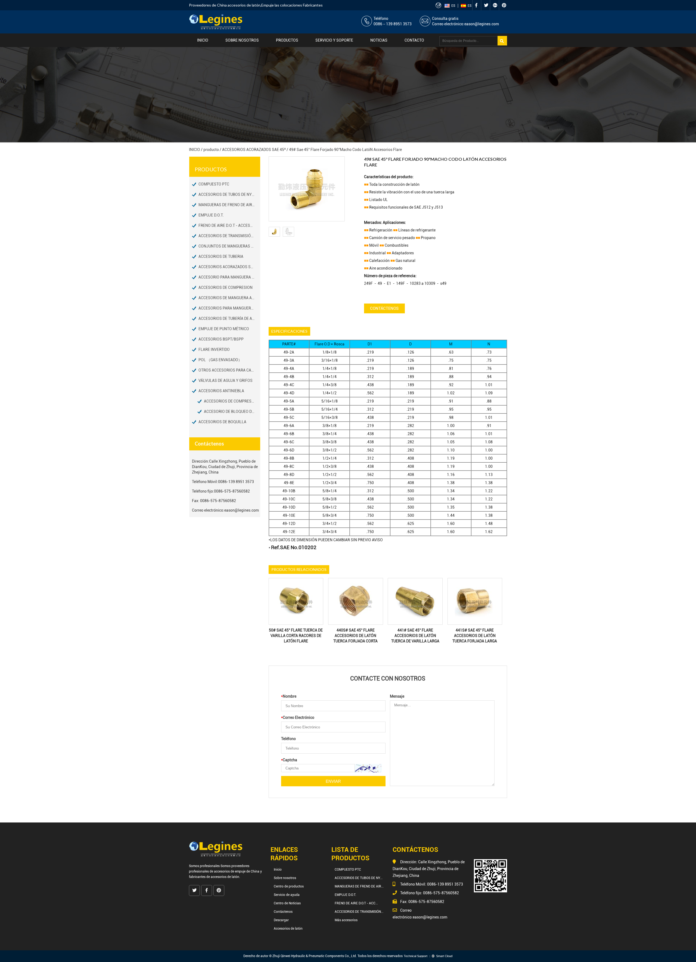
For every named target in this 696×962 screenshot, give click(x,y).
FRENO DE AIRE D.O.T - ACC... (356, 903)
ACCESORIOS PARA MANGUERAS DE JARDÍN (229, 308)
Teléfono (288, 739)
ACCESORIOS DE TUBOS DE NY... (359, 878)
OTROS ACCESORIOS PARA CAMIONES (229, 370)
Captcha (289, 760)
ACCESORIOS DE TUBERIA (220, 256)
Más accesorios (346, 920)
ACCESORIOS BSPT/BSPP (221, 339)
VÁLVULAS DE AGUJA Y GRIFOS (225, 380)
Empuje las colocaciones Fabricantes (292, 5)
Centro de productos (289, 886)
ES (453, 6)
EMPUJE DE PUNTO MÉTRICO (223, 329)
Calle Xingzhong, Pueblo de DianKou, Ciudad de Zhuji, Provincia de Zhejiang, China (225, 466)
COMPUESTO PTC (213, 184)
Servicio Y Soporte (334, 40)
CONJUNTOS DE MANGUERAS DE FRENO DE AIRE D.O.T (229, 246)
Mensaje (397, 696)
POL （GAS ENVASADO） (220, 360)
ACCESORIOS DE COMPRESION (225, 287)
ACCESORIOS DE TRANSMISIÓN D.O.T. (229, 236)
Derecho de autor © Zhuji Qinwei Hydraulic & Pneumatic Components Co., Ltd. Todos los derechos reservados (323, 956)
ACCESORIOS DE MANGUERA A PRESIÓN (229, 298)
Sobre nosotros (242, 40)
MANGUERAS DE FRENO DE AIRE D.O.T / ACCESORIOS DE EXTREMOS (229, 205)
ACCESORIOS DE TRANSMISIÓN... (359, 912)
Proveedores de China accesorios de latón (224, 5)
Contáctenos (384, 308)
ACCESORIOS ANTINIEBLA (221, 391)
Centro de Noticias (287, 903)
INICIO (194, 149)
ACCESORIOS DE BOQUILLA (222, 422)
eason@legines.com (481, 24)
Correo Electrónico (297, 717)
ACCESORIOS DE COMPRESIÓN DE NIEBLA (232, 401)
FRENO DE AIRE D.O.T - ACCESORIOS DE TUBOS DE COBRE (229, 225)
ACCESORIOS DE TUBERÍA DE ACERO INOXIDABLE (229, 318)
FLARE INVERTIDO (214, 349)
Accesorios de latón (288, 928)
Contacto (414, 40)
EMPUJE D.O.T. (211, 215)
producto (211, 149)
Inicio (202, 40)
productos (287, 40)
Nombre (288, 696)
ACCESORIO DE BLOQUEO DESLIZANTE (232, 411)
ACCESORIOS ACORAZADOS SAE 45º (254, 149)
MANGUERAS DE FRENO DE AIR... (359, 886)
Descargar (281, 920)
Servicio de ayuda (287, 895)
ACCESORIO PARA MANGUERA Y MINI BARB (229, 277)
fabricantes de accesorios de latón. (214, 877)
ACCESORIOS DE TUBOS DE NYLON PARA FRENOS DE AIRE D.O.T (229, 194)
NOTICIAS (378, 40)
